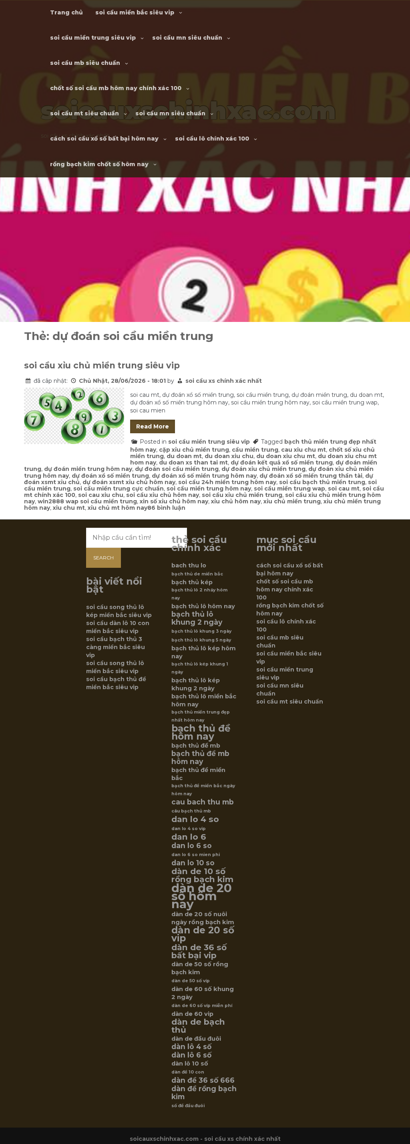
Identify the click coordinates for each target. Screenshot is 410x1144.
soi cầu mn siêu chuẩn (187, 37)
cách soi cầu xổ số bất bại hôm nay (104, 138)
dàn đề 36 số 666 (203, 1080)
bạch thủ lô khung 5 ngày (201, 640)
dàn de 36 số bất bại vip (199, 951)
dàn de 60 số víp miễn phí (201, 1005)
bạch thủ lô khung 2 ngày (196, 618)
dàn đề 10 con (187, 1072)
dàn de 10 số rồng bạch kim (202, 875)
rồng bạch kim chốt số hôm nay (99, 164)
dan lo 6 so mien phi (195, 854)
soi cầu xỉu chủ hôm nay (162, 495)
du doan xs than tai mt (193, 462)
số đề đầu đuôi (188, 1105)
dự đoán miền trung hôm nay (88, 468)
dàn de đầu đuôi (196, 1038)
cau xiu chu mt (303, 449)
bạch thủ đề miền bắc (198, 774)
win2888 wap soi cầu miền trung (87, 501)
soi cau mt (344, 488)
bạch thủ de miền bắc (197, 574)
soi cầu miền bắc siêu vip (134, 12)
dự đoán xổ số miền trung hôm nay (204, 475)
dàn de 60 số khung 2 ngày (202, 993)
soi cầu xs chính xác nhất (223, 380)
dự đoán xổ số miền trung (110, 475)
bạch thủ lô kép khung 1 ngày (199, 668)
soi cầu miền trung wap (289, 488)
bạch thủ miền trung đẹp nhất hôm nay (200, 716)
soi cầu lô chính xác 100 (212, 138)
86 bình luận (166, 507)
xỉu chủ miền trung (292, 501)
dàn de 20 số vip (202, 934)
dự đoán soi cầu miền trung (177, 468)
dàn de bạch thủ (198, 1026)
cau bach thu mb (202, 802)
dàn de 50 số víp (190, 980)
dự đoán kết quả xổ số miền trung (282, 462)
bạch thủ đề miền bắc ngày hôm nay (203, 789)
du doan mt (184, 456)
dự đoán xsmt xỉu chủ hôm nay (128, 482)
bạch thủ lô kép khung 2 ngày (195, 684)
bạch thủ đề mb (195, 745)
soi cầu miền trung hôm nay (209, 488)
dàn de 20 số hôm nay (201, 896)
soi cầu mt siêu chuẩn (84, 113)
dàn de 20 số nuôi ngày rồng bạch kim (202, 918)
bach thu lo (188, 565)
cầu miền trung (255, 449)
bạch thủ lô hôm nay (203, 606)
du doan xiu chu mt (285, 456)
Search (103, 558)
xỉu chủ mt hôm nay (117, 507)
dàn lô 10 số (189, 1063)
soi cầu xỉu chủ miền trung (242, 495)
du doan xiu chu (229, 456)
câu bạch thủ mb (191, 811)
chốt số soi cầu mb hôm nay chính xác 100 (115, 88)
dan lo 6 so (191, 846)
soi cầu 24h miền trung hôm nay (227, 482)
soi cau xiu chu (100, 495)
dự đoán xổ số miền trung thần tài (310, 475)
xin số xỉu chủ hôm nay (174, 501)
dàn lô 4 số (191, 1047)
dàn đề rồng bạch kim (204, 1093)
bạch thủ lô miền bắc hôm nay (203, 700)
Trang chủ (66, 12)
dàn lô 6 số (191, 1055)
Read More (152, 426)
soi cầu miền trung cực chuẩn (118, 488)
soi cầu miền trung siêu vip (93, 37)
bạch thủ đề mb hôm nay (200, 758)
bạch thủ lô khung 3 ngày (201, 631)
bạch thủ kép (192, 582)
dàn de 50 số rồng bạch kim (199, 968)
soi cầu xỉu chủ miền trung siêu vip (102, 365)
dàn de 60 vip (192, 1013)
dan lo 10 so (193, 863)
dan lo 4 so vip (188, 828)
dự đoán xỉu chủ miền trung (263, 468)
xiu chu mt (69, 507)
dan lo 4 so (195, 819)
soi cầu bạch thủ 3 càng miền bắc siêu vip (115, 647)
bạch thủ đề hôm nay (201, 732)
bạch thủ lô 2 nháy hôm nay (199, 594)
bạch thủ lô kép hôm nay (203, 652)
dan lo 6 (188, 837)
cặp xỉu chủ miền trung (194, 449)
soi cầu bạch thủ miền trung (322, 482)
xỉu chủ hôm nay (236, 501)
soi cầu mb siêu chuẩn (85, 62)
